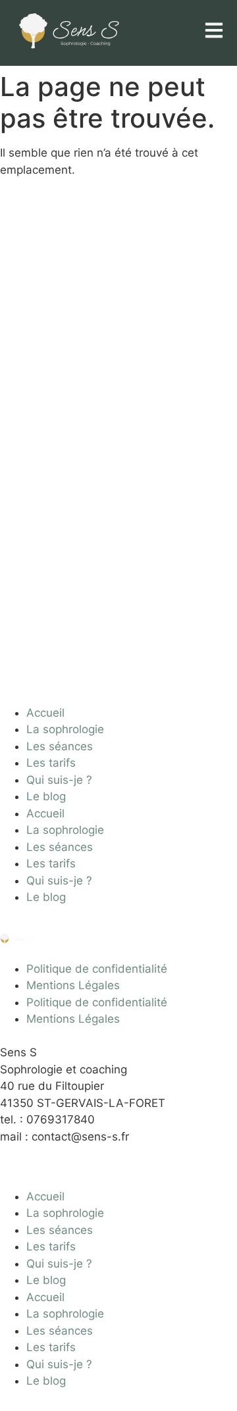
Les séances (59, 746)
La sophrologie (65, 729)
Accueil (45, 712)
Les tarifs (51, 762)
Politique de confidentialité (96, 968)
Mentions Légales (73, 985)
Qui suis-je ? (59, 779)
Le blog (46, 796)
